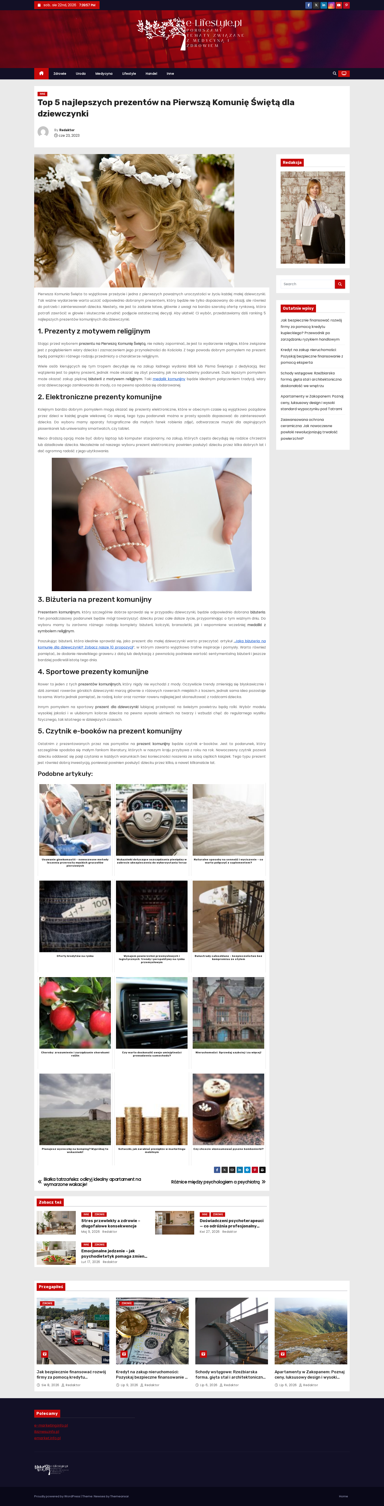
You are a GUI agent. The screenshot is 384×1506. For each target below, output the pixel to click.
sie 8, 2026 (51, 1385)
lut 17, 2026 (90, 1262)
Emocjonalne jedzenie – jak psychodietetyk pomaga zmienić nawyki (114, 1256)
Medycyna (104, 73)
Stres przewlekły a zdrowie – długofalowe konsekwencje (110, 1223)
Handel (151, 73)
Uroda (81, 73)
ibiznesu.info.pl (46, 1431)
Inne (170, 73)
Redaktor (67, 130)
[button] (334, 73)
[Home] (41, 73)
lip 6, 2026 (209, 1385)
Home (343, 1496)
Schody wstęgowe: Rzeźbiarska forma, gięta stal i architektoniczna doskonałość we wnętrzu (311, 379)
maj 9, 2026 (90, 1231)
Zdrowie (60, 73)
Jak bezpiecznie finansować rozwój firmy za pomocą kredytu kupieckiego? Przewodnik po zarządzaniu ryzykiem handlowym (71, 1379)
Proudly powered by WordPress (57, 1496)
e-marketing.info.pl (51, 1425)
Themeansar (119, 1496)
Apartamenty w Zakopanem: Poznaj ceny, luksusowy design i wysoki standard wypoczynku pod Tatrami (312, 403)
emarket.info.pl (47, 1438)
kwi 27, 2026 (210, 1231)
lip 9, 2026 (130, 1385)
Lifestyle (129, 73)
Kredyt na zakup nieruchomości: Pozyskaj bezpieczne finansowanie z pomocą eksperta (312, 356)
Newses (99, 1496)
